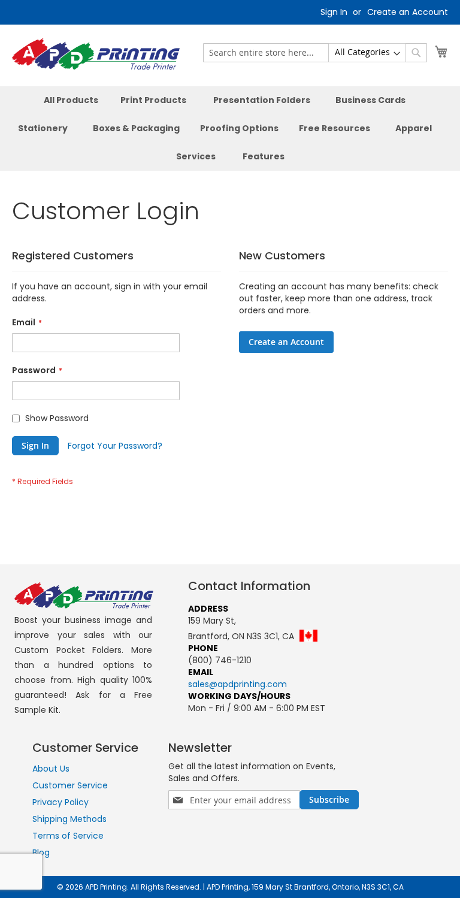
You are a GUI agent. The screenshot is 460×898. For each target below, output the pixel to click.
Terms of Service (68, 836)
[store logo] (96, 55)
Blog (41, 852)
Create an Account (407, 12)
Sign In (333, 12)
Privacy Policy (60, 802)
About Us (50, 769)
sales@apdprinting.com (237, 684)
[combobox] (315, 52)
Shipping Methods (69, 819)
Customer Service (70, 785)
